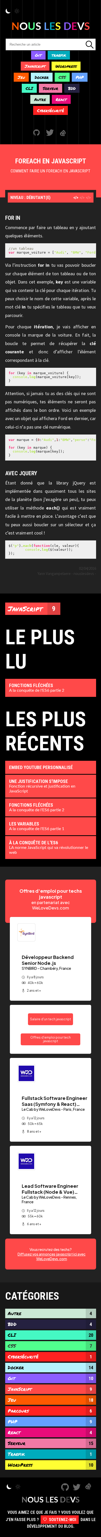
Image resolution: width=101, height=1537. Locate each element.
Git (38, 55)
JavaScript (32, 608)
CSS (62, 77)
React (61, 99)
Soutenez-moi (62, 1519)
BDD (72, 88)
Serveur (50, 88)
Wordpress (66, 66)
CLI (29, 88)
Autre (40, 99)
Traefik (50, 1454)
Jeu (21, 77)
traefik (59, 55)
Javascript (35, 66)
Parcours (50, 1410)
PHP (80, 77)
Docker (42, 77)
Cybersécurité (50, 110)
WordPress (50, 1464)
